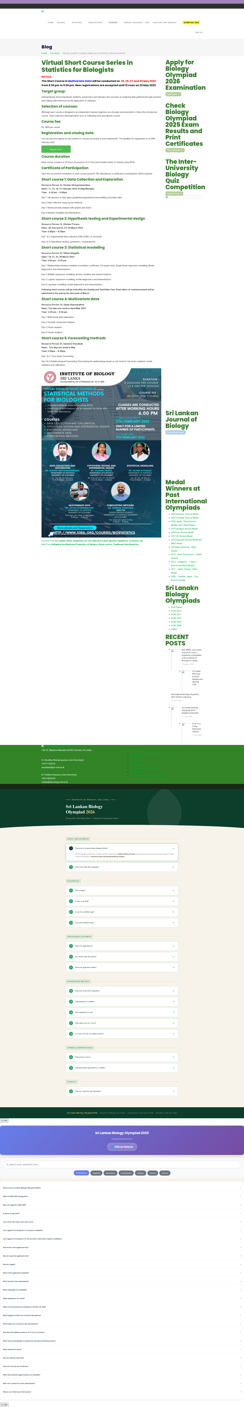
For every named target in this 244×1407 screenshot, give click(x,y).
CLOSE (4, 1120)
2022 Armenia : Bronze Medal (184, 514)
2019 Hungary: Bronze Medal (184, 529)
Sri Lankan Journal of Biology (143, 768)
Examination (126, 1173)
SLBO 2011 (176, 614)
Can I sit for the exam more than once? (122, 1222)
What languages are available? (122, 1290)
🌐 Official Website (122, 1146)
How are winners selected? (122, 1358)
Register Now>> (174, 193)
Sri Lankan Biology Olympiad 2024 (145, 754)
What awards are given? (122, 1349)
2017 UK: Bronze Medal (181, 536)
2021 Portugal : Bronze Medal (184, 517)
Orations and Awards (165, 22)
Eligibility (96, 1173)
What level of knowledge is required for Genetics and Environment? (122, 1341)
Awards (153, 1173)
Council (61, 22)
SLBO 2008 (176, 625)
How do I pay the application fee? (122, 1256)
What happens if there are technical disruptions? (122, 1315)
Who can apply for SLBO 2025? (122, 1205)
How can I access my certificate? (122, 1366)
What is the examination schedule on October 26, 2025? (122, 1307)
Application (110, 1173)
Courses (113, 22)
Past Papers (176, 607)
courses (55, 53)
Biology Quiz (135, 761)
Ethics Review (136, 757)
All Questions (81, 1173)
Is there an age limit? (122, 1213)
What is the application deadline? (122, 1273)
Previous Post (92, 541)
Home (51, 22)
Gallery (174, 629)
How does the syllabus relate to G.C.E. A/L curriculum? (122, 1332)
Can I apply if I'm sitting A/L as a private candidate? (122, 1230)
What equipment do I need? (122, 1298)
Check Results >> (175, 150)
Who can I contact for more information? (122, 1383)
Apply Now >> (173, 94)
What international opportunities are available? (122, 1375)
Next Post (90, 544)
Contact (165, 1173)
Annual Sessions (137, 765)
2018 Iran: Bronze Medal (182, 532)
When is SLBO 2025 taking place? (122, 1196)
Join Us (198, 32)
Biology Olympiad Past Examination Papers (149, 776)
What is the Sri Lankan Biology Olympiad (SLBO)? (122, 1188)
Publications (95, 22)
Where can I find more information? (122, 1392)
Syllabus (140, 1173)
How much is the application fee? (122, 1247)
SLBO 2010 (176, 618)
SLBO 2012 (176, 611)
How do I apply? (122, 1264)
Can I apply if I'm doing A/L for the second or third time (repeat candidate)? (122, 1239)
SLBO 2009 (176, 622)
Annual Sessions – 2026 (136, 22)
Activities (77, 22)
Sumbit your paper (175, 432)
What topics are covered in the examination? (122, 1324)
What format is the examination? (122, 1281)
